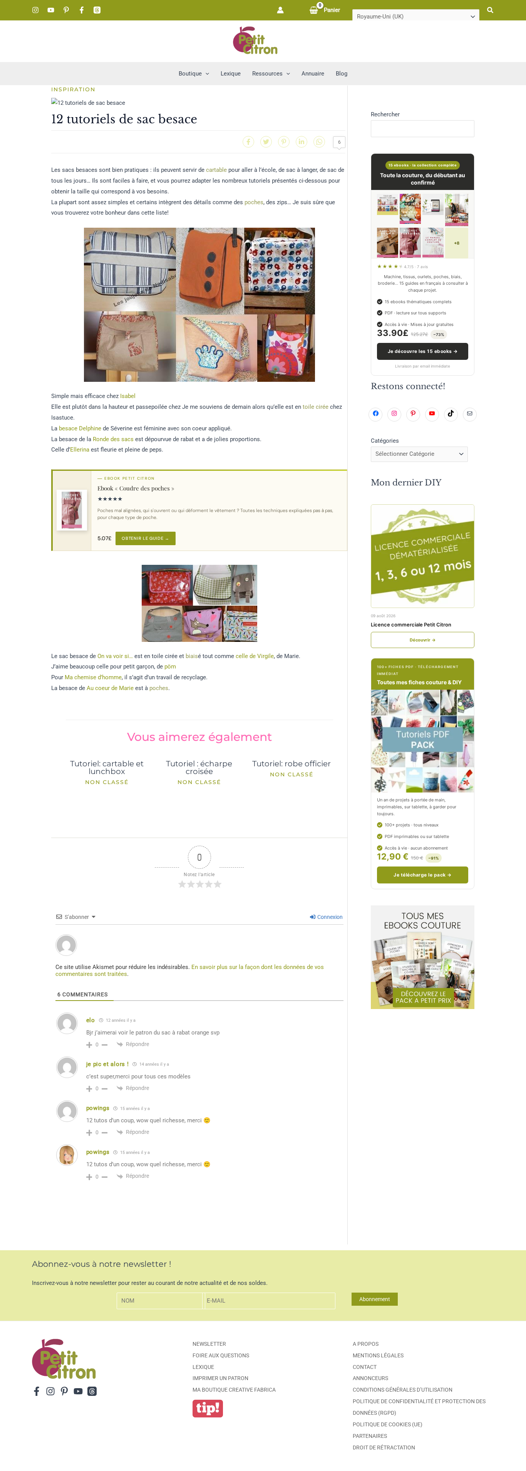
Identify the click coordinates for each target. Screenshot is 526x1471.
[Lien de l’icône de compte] (280, 10)
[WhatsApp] (319, 142)
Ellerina (79, 449)
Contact (365, 1367)
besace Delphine (80, 428)
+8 (456, 243)
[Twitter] (266, 142)
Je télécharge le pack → (422, 875)
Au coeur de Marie (110, 688)
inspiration (73, 89)
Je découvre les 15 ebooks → (423, 351)
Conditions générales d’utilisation (402, 1390)
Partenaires (370, 1436)
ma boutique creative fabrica (234, 1390)
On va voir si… (115, 656)
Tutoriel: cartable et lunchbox (107, 767)
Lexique (203, 1367)
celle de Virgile (255, 656)
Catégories (385, 440)
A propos (366, 1344)
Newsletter (209, 1344)
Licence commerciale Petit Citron (411, 624)
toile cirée (315, 406)
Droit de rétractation (384, 1447)
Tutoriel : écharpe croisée (199, 767)
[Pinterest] (66, 10)
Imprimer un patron (220, 1378)
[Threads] (97, 10)
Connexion (329, 917)
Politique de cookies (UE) (387, 1424)
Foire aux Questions (221, 1355)
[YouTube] (50, 10)
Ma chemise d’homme (93, 677)
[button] (490, 10)
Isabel (128, 396)
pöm (170, 666)
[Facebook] (81, 10)
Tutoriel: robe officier (291, 763)
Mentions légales (378, 1355)
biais (192, 656)
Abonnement (374, 1299)
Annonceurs (370, 1378)
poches (254, 202)
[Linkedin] (301, 142)
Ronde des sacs (113, 439)
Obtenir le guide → (145, 538)
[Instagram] (35, 10)
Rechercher (385, 114)
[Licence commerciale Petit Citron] (422, 556)
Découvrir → (423, 640)
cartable (216, 169)
